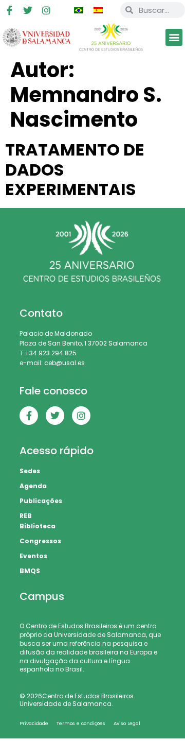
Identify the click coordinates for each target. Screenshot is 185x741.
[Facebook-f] (9, 10)
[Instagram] (46, 10)
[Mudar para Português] (78, 10)
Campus (42, 596)
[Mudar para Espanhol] (98, 10)
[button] (173, 37)
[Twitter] (27, 10)
